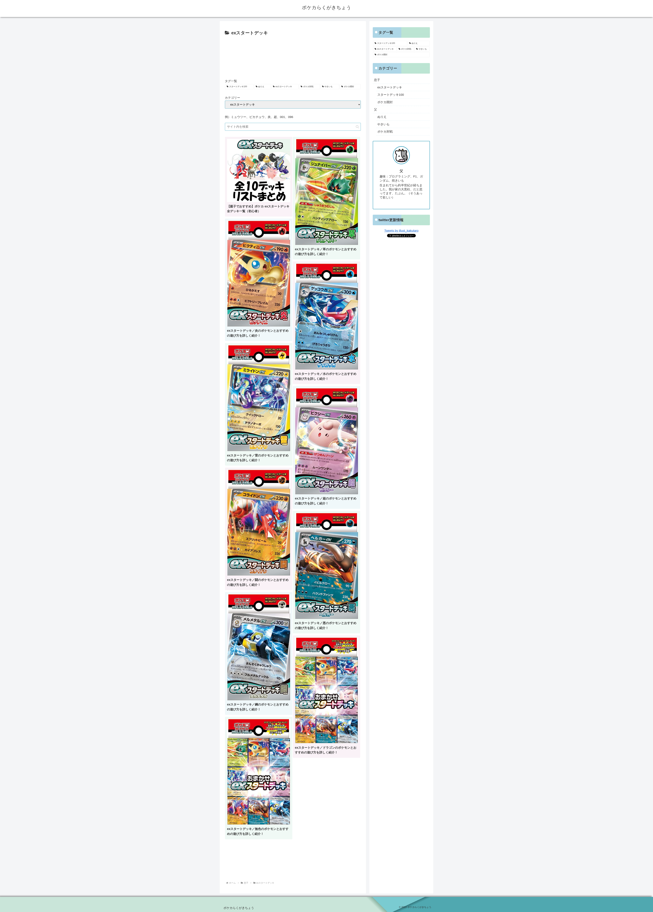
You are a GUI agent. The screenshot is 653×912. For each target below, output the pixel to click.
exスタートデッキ (389, 87)
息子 (377, 80)
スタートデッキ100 (390, 94)
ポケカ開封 (385, 102)
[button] (357, 127)
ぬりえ (382, 116)
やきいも (383, 124)
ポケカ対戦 (385, 131)
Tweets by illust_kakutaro (401, 230)
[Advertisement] (293, 56)
